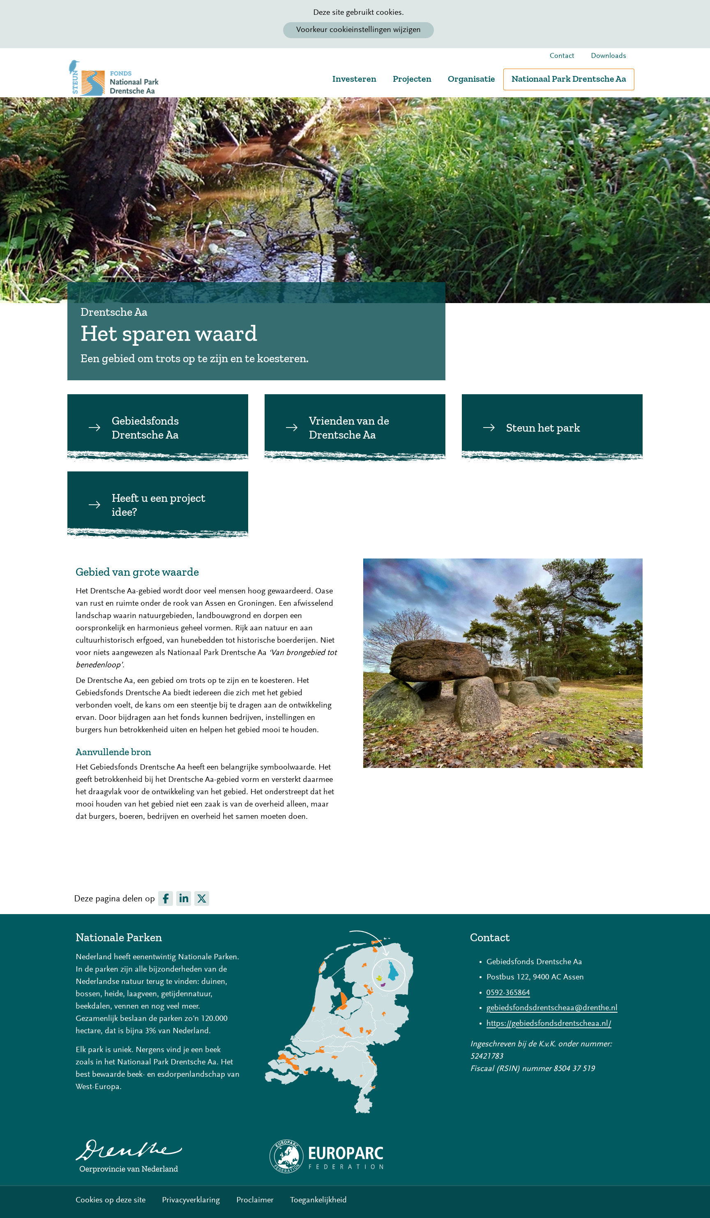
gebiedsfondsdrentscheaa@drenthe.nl (552, 1008)
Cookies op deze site (110, 1200)
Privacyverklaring (191, 1200)
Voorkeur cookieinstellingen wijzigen (358, 30)
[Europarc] (355, 1156)
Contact (562, 56)
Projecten (412, 78)
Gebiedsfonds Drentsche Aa (145, 427)
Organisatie (471, 78)
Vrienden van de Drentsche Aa (349, 427)
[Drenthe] (157, 1156)
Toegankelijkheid (318, 1200)
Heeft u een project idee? (158, 505)
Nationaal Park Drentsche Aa (569, 78)
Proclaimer (255, 1200)
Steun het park (543, 427)
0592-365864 (508, 993)
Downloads (608, 56)
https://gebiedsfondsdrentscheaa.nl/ (548, 1024)
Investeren (354, 78)
